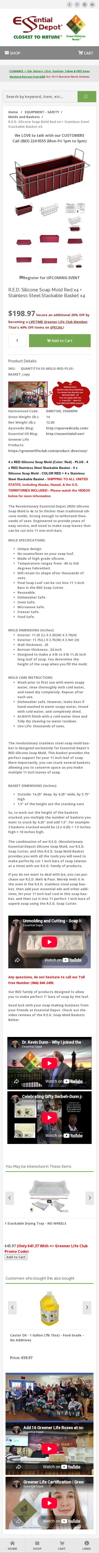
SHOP (14, 53)
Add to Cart (62, 340)
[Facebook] (70, 5)
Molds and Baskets (25, 117)
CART (88, 53)
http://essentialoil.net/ (65, 433)
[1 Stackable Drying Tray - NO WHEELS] (49, 1196)
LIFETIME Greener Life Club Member (58, 322)
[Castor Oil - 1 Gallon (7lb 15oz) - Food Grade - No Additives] (49, 1308)
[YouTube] (92, 5)
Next (89, 1198)
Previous (9, 1198)
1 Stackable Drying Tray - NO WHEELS (35, 1223)
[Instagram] (85, 5)
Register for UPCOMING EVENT (51, 277)
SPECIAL (56, 327)
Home (15, 112)
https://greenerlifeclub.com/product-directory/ (47, 451)
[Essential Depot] (49, 27)
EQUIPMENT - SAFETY (43, 112)
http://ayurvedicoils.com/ (67, 428)
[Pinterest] (77, 5)
